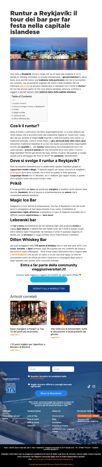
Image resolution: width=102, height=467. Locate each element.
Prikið (16, 109)
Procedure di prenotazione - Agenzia (88, 420)
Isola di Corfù (33, 419)
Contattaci (56, 422)
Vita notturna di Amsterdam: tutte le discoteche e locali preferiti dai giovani (69, 332)
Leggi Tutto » (15, 335)
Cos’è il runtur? (19, 103)
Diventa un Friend (60, 426)
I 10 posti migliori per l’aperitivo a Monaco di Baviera (27, 345)
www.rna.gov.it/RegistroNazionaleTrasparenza (53, 459)
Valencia (31, 426)
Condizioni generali (37, 464)
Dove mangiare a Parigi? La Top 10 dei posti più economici (27, 330)
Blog (54, 419)
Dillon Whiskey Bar (22, 118)
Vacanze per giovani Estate (11, 417)
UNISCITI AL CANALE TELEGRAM (49, 279)
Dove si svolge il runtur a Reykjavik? (29, 106)
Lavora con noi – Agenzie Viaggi (63, 430)
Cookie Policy (67, 464)
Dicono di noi (58, 416)
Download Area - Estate (88, 416)
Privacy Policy (37, 378)
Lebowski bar (19, 116)
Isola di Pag (32, 416)
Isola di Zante (33, 422)
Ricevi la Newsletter (51, 393)
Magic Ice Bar (19, 112)
